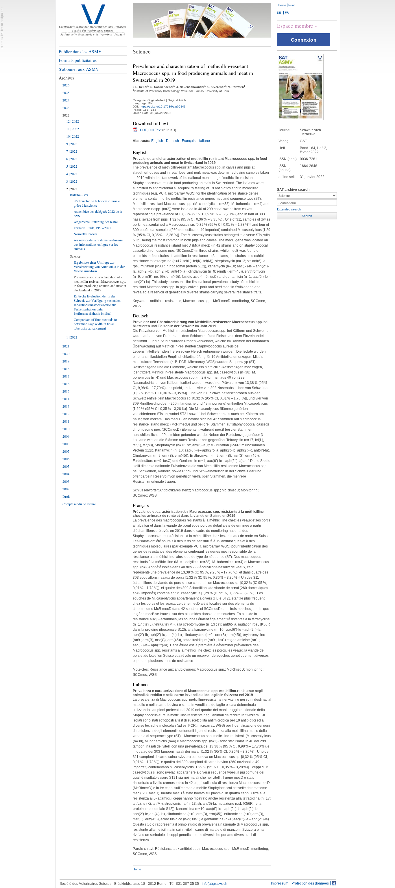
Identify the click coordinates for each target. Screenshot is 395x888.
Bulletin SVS (79, 195)
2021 (65, 346)
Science (75, 256)
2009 (65, 436)
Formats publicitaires (78, 60)
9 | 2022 (71, 143)
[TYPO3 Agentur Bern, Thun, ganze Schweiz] (2, 27)
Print (291, 5)
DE (279, 12)
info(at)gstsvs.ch (214, 884)
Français (188, 141)
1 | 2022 (71, 337)
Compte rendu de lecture (79, 504)
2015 (65, 391)
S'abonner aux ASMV (79, 69)
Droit (66, 496)
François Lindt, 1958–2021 (92, 227)
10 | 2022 (72, 136)
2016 (65, 383)
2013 (65, 406)
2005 (65, 466)
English (157, 141)
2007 (65, 451)
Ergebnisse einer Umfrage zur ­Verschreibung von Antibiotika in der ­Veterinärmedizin (99, 266)
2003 (65, 481)
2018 (65, 368)
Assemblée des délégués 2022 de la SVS (98, 213)
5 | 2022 (71, 166)
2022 (65, 115)
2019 (65, 361)
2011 (65, 421)
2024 (65, 100)
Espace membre (295, 25)
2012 (65, 413)
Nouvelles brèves (85, 234)
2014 (65, 398)
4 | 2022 (71, 173)
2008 (65, 443)
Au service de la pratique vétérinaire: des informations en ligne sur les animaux (98, 244)
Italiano (204, 141)
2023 (65, 107)
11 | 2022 (72, 128)
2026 (65, 85)
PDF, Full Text (150, 130)
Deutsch (172, 141)
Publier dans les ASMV (80, 51)
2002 (65, 488)
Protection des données (310, 883)
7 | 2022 (71, 151)
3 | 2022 (71, 181)
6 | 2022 (71, 158)
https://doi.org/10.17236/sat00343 (163, 106)
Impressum (279, 883)
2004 (65, 473)
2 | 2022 (71, 188)
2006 (65, 458)
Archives (67, 78)
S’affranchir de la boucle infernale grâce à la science (97, 203)
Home (282, 5)
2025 (65, 92)
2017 (65, 376)
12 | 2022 (72, 121)
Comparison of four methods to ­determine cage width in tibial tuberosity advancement (96, 323)
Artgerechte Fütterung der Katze (96, 221)
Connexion (304, 40)
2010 (65, 428)
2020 (65, 353)
